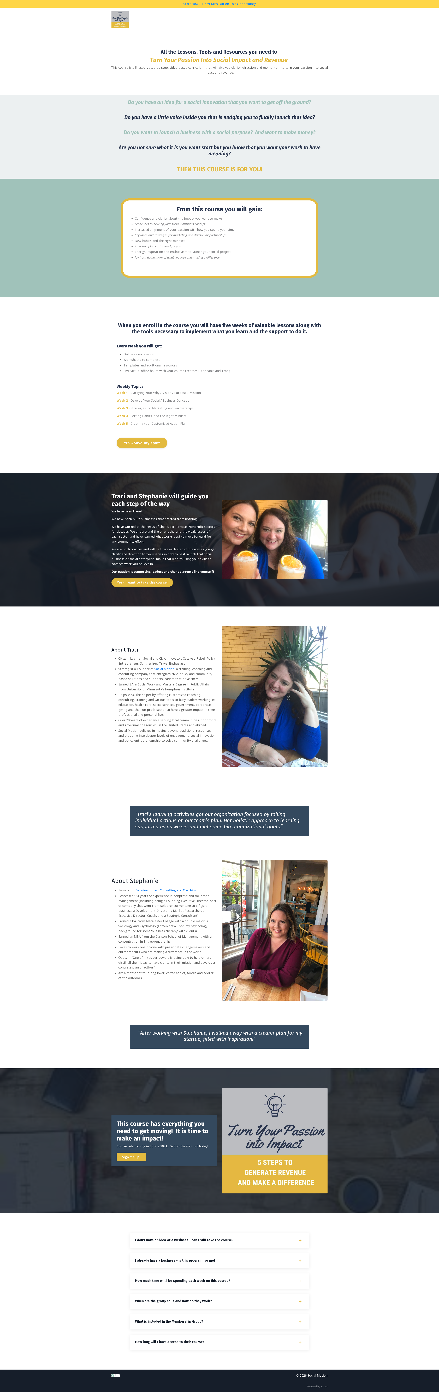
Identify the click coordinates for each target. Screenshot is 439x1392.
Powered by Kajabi (317, 1386)
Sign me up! (131, 1157)
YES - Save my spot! (142, 442)
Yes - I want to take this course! (142, 582)
